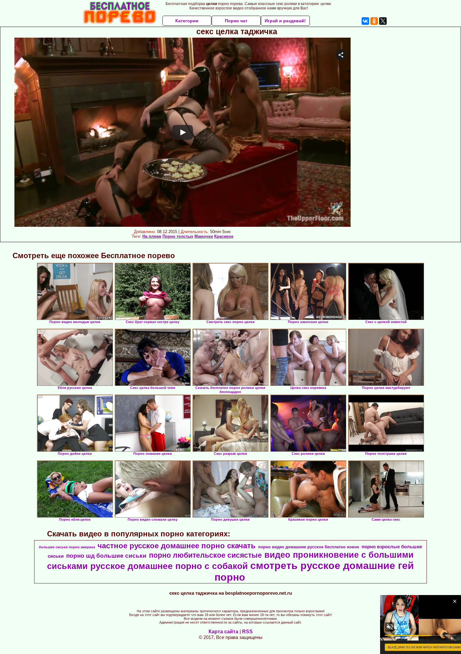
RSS (247, 631)
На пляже (151, 236)
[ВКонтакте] (365, 21)
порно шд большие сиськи (106, 555)
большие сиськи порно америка (67, 547)
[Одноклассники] (374, 21)
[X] (383, 21)
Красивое (223, 236)
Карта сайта (223, 631)
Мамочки (203, 236)
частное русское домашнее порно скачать (177, 545)
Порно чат (236, 20)
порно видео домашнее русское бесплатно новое (308, 547)
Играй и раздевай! (285, 20)
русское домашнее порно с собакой (169, 566)
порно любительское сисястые (205, 555)
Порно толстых (177, 236)
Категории (187, 20)
